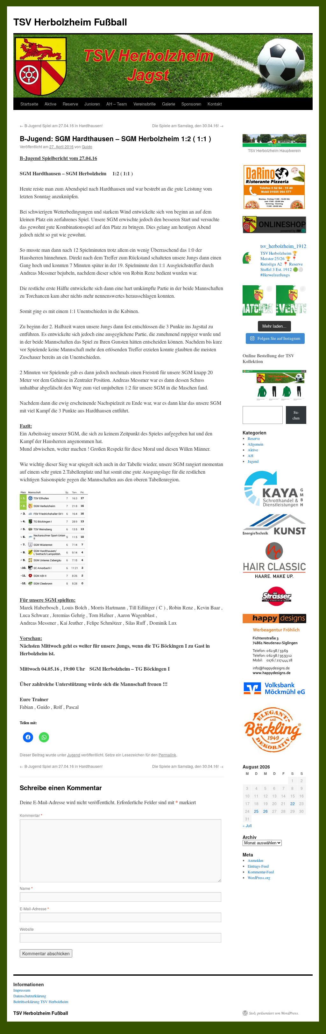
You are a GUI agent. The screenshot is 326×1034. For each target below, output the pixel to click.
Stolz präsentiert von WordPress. (274, 1013)
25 (256, 811)
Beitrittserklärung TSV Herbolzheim (40, 1001)
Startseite (29, 104)
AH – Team (116, 104)
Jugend (73, 754)
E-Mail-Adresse (34, 908)
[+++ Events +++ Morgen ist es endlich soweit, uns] (291, 300)
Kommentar (31, 815)
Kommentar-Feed (261, 871)
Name (26, 888)
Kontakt (215, 104)
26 (265, 811)
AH (250, 455)
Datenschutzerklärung (29, 995)
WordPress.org (259, 877)
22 (292, 803)
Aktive (50, 104)
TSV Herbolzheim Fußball (70, 21)
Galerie (168, 104)
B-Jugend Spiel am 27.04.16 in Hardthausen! (61, 125)
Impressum (21, 990)
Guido (87, 146)
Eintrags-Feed (258, 866)
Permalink (167, 754)
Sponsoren (191, 104)
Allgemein (255, 444)
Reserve (70, 104)
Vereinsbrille (144, 104)
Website (27, 929)
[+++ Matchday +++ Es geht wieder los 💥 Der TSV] (258, 300)
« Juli (247, 825)
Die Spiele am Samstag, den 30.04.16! (187, 125)
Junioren (92, 104)
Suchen (296, 415)
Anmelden (255, 860)
